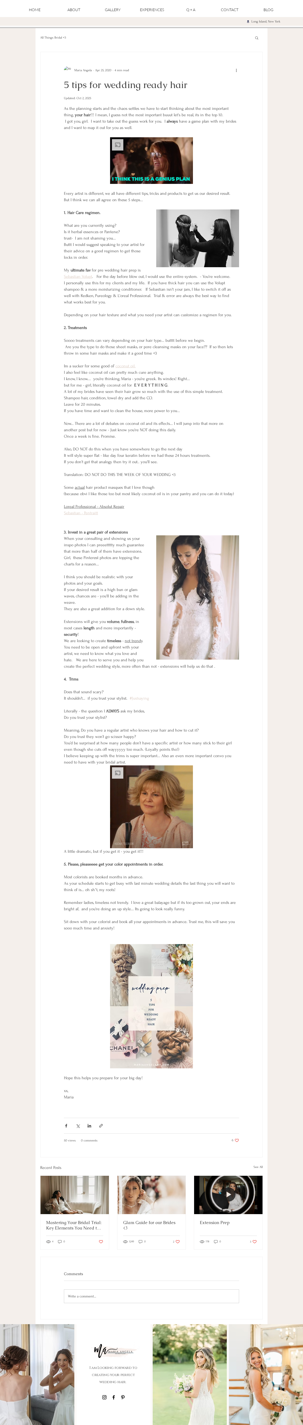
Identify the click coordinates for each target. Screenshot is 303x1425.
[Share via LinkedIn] (89, 1125)
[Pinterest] (123, 1397)
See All (258, 1167)
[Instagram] (104, 1397)
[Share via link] (101, 1125)
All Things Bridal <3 (53, 37)
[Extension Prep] (228, 1195)
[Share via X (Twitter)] (78, 1125)
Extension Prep (215, 1222)
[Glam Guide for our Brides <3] (151, 1195)
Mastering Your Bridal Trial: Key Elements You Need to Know (74, 1225)
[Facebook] (113, 1397)
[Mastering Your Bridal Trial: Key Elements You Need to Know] (74, 1195)
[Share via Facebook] (66, 1125)
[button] (256, 38)
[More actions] (236, 70)
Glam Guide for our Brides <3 (149, 1225)
